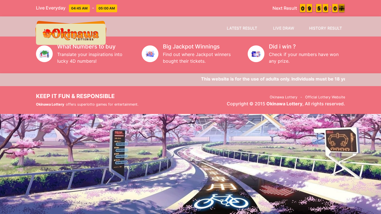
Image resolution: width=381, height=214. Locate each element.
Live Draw (283, 28)
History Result (325, 28)
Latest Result (242, 28)
